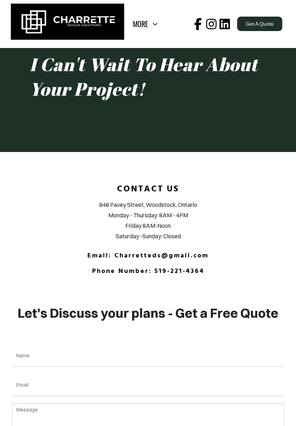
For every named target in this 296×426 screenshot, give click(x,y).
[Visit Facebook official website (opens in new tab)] (198, 24)
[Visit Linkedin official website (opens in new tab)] (225, 24)
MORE (142, 23)
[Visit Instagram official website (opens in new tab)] (211, 24)
